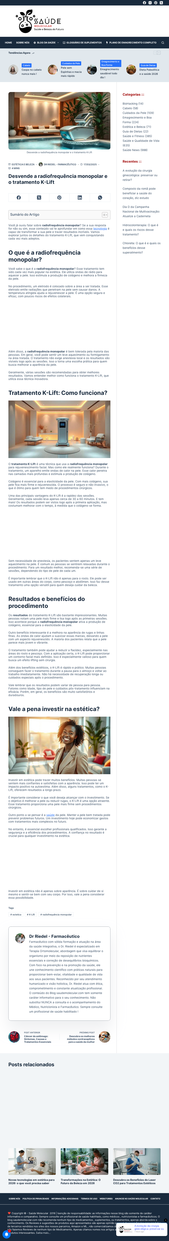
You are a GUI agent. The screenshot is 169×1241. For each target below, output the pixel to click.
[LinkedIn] (80, 197)
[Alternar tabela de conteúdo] (103, 215)
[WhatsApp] (100, 197)
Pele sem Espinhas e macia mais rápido (71, 72)
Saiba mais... (43, 1232)
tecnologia (100, 228)
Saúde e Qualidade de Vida (141, 140)
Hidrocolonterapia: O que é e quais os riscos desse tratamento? (140, 229)
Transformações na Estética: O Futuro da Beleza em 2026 (81, 1181)
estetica (15, 914)
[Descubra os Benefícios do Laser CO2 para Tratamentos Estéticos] (137, 1161)
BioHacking (130, 103)
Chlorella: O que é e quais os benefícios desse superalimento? (142, 248)
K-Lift (31, 914)
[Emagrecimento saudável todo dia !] (92, 70)
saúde (50, 815)
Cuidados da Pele (71, 63)
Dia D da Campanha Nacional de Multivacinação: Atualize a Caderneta (141, 211)
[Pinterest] (155, 2)
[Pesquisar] (163, 42)
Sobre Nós (22, 42)
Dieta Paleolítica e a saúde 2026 (149, 71)
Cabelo (26, 65)
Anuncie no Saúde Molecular (131, 1198)
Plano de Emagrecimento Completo (132, 42)
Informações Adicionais (64, 1198)
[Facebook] (144, 2)
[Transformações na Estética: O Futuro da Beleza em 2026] (84, 1161)
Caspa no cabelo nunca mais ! (32, 71)
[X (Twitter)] (161, 2)
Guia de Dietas (148, 65)
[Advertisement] (98, 22)
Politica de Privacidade (36, 1198)
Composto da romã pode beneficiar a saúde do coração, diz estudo (139, 193)
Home (8, 42)
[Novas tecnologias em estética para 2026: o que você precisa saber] (32, 1161)
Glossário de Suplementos (84, 42)
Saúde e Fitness (133, 136)
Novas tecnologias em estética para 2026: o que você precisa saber (31, 1181)
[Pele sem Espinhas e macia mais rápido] (53, 70)
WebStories (106, 1198)
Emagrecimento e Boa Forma (110, 63)
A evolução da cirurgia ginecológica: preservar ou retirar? (140, 175)
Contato (155, 1198)
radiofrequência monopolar (56, 914)
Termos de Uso (89, 1198)
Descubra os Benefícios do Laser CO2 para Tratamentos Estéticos (134, 1181)
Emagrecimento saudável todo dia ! (109, 73)
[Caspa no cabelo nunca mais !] (13, 70)
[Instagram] (150, 2)
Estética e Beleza (23, 164)
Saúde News (131, 150)
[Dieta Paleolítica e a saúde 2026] (131, 70)
